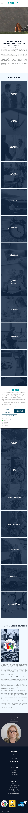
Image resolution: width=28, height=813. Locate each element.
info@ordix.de (15, 791)
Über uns (14, 754)
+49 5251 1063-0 (15, 789)
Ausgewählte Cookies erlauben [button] (8, 411)
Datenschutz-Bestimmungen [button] (10, 406)
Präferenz (5, 422)
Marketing (5, 425)
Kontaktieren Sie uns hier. (14, 793)
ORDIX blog (14, 758)
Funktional (5, 420)
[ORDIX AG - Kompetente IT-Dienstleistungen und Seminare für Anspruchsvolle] (14, 3)
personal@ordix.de (14, 721)
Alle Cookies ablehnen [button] (9, 415)
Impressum (14, 770)
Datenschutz (14, 772)
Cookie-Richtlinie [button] (7, 404)
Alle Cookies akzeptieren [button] (19, 411)
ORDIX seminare (14, 756)
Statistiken (5, 423)
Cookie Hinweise (14, 774)
